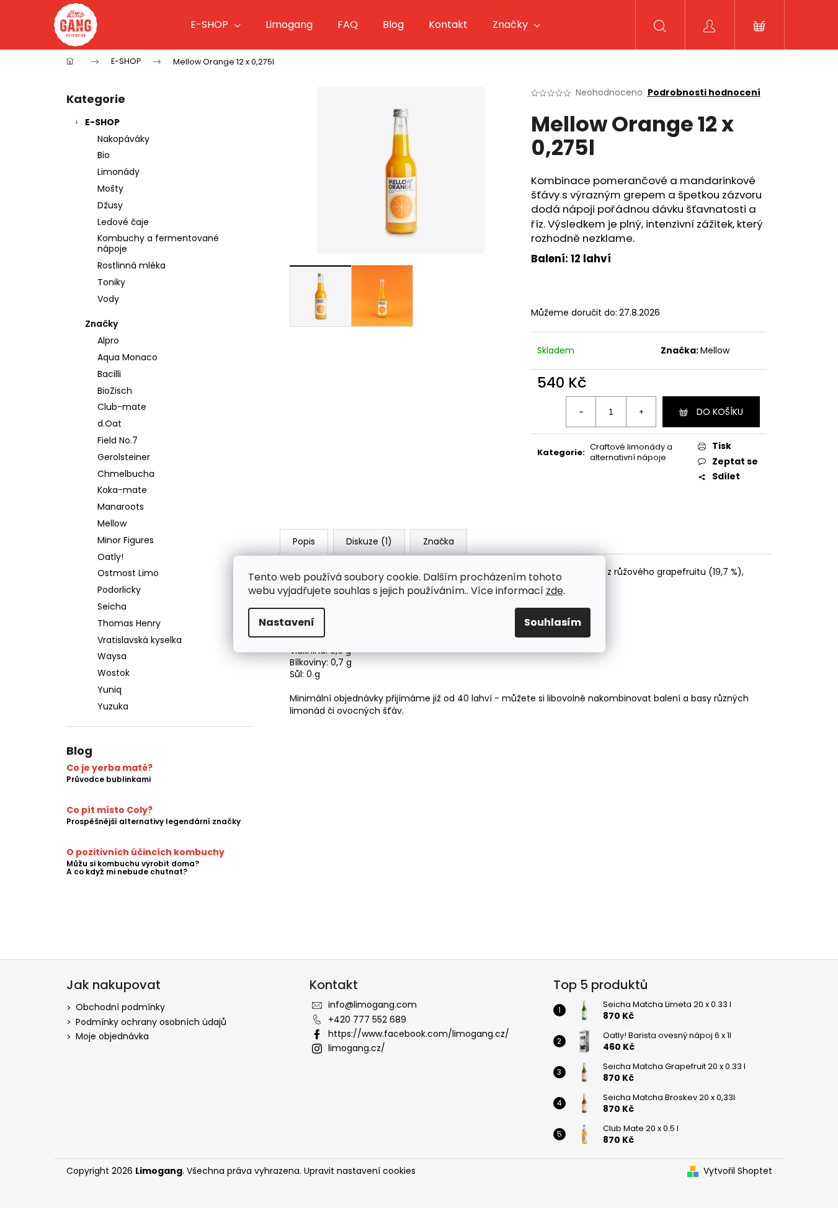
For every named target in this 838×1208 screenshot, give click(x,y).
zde (554, 591)
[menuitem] (215, 25)
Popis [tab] (304, 541)
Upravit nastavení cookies (360, 1171)
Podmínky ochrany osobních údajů (151, 1022)
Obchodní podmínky (120, 1007)
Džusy (110, 205)
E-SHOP (102, 122)
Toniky (111, 282)
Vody (108, 299)
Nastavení (286, 622)
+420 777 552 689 (367, 1019)
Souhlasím (552, 622)
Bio (103, 155)
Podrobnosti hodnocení (704, 93)
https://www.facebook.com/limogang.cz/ (418, 1034)
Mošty (110, 188)
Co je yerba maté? (109, 768)
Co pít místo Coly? (109, 810)
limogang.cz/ (356, 1048)
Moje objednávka (112, 1036)
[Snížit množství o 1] (581, 412)
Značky (101, 324)
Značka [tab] (438, 541)
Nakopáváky (123, 139)
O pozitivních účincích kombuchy (145, 852)
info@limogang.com (372, 1004)
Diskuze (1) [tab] (369, 541)
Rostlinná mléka (131, 265)
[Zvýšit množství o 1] (641, 412)
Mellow (714, 350)
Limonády (118, 172)
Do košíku (720, 412)
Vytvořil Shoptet (737, 1171)
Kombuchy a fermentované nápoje (158, 243)
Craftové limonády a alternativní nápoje (631, 452)
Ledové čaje (123, 222)
